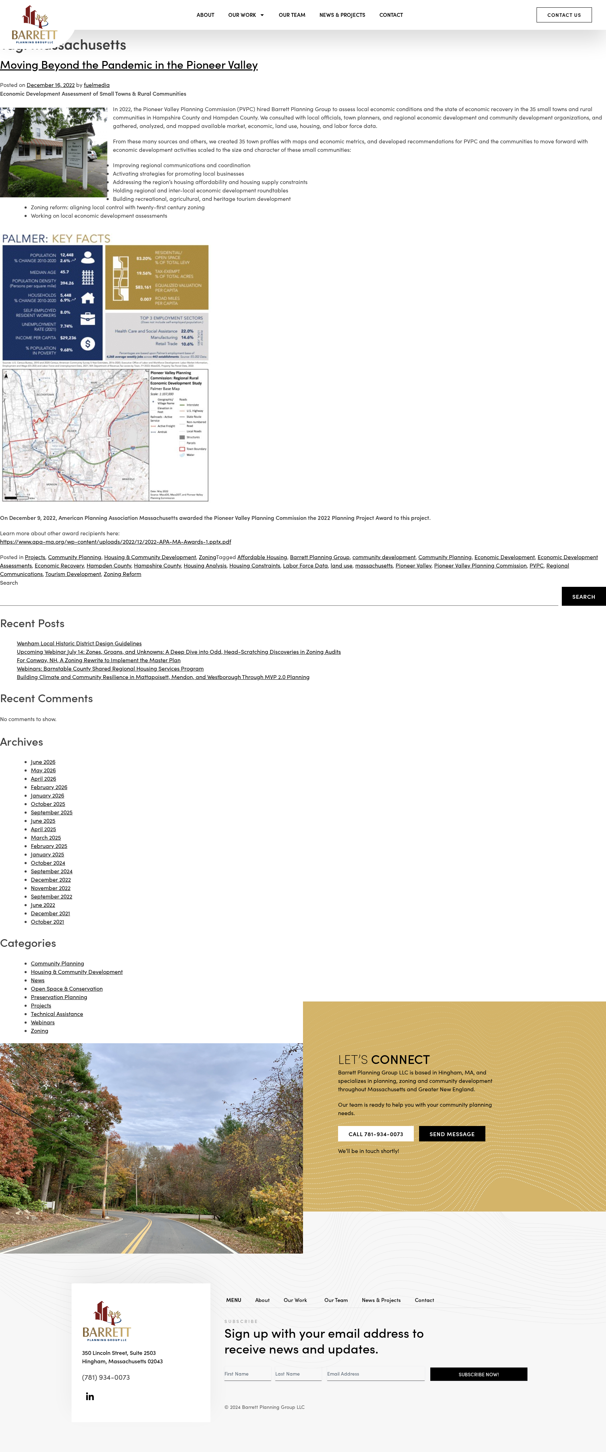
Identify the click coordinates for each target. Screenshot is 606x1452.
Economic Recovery (59, 565)
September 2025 (52, 812)
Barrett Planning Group (320, 557)
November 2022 (50, 887)
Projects (35, 557)
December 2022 (51, 879)
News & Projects (342, 14)
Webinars (43, 1022)
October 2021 (47, 921)
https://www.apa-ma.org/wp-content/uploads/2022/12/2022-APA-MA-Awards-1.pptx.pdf (115, 541)
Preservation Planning (59, 996)
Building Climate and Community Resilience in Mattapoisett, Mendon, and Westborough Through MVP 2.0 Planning (163, 676)
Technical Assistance (57, 1013)
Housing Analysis (205, 565)
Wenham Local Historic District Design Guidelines (79, 643)
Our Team (292, 14)
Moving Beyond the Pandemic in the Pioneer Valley (129, 64)
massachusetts (374, 565)
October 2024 (48, 862)
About (205, 14)
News (38, 980)
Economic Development (504, 557)
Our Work (242, 14)
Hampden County (109, 565)
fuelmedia (97, 84)
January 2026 (47, 795)
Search (9, 582)
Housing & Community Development (150, 557)
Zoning (207, 557)
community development (384, 557)
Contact (391, 14)
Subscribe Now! (479, 1374)
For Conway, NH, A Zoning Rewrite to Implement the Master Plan (99, 660)
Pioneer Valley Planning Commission (480, 565)
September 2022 (51, 896)
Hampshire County (157, 565)
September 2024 (52, 871)
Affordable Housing (262, 557)
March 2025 (46, 837)
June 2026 (43, 761)
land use (341, 565)
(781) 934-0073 (106, 1377)
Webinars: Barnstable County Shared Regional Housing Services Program (110, 668)
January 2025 (47, 854)
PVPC (537, 565)
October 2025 (48, 803)
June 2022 (43, 904)
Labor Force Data (305, 565)
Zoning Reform (122, 573)
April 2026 (43, 778)
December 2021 (50, 913)
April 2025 (43, 829)
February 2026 (49, 787)
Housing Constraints (254, 565)
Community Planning (74, 557)
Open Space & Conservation (67, 988)
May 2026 (43, 770)
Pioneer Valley (413, 565)
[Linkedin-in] (90, 1397)
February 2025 (49, 845)
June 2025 (43, 820)
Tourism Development (73, 573)
